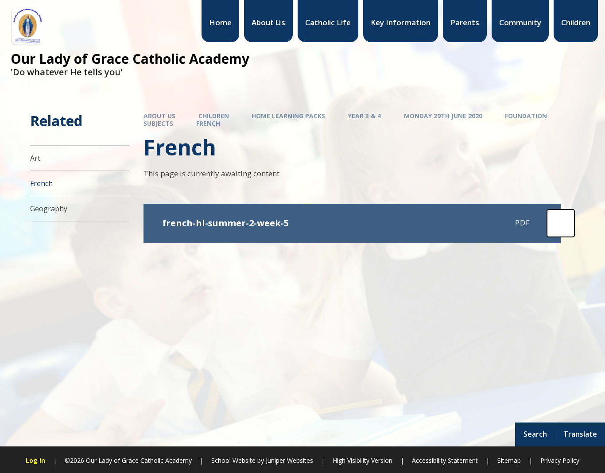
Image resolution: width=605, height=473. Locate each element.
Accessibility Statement (445, 460)
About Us (159, 116)
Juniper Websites (289, 460)
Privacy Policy (559, 460)
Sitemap (509, 460)
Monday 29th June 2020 (443, 116)
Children (213, 116)
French (208, 123)
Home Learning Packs (288, 116)
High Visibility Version (362, 460)
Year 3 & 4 (364, 116)
